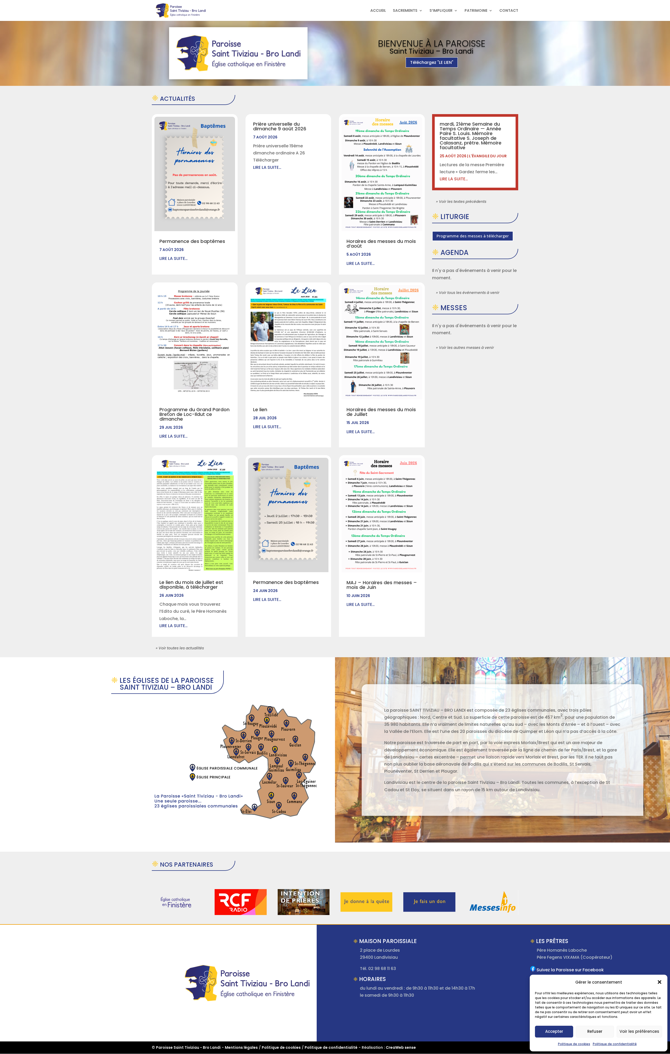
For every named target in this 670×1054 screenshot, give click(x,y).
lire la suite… (173, 258)
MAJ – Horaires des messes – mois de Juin (382, 584)
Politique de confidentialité (615, 1044)
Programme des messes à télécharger (473, 235)
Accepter (554, 1031)
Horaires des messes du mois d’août (381, 243)
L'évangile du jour (488, 156)
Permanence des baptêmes (192, 241)
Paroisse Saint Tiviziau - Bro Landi (188, 1047)
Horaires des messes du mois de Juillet (381, 411)
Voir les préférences (639, 1031)
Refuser (594, 1031)
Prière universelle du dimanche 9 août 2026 (279, 126)
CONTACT (508, 11)
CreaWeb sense (401, 1047)
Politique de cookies (574, 1044)
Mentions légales (241, 1047)
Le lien (260, 409)
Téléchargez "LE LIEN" (431, 62)
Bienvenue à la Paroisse (431, 43)
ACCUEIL (378, 11)
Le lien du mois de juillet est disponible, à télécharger (191, 584)
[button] (659, 982)
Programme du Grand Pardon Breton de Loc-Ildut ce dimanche (194, 414)
